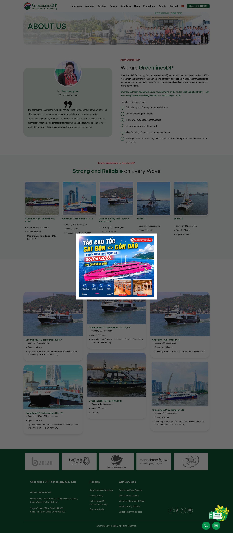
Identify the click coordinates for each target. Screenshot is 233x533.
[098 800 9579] (206, 524)
